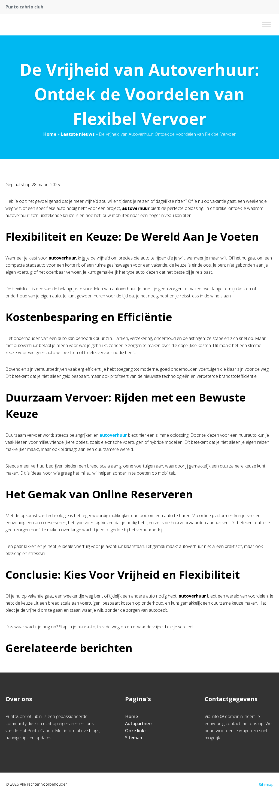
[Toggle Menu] (266, 24)
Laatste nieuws (78, 134)
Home (49, 134)
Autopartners (139, 723)
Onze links (136, 731)
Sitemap (133, 738)
